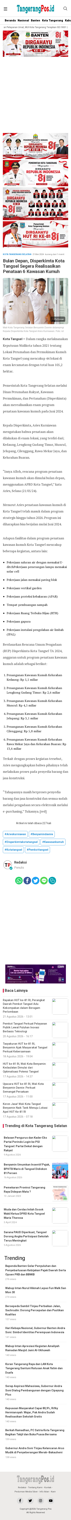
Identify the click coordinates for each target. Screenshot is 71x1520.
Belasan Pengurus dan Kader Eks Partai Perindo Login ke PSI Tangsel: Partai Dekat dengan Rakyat (25, 1144)
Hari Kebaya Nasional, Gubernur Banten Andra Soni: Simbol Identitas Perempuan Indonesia (35, 1330)
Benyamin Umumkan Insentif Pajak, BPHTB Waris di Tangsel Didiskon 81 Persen (27, 1169)
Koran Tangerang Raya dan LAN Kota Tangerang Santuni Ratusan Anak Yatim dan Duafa (34, 1368)
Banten (35, 21)
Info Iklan (44, 1491)
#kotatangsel (13, 850)
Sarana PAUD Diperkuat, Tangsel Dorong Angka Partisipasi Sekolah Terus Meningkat (26, 1236)
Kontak (47, 1487)
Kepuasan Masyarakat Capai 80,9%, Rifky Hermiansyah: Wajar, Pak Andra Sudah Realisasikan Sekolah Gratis (31, 1412)
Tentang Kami (35, 1487)
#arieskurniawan (15, 834)
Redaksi (22, 1487)
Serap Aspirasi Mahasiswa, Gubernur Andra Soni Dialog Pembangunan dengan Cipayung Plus (34, 1390)
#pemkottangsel (37, 850)
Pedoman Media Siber (26, 1491)
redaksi (20, 862)
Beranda (10, 21)
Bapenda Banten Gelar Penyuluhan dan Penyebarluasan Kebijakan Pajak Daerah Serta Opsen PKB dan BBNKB (35, 1270)
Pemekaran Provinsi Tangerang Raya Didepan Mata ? (24, 1190)
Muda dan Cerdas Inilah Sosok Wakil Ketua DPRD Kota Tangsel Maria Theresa (24, 1214)
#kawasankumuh (53, 842)
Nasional (23, 21)
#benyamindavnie (41, 834)
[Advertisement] (35, 95)
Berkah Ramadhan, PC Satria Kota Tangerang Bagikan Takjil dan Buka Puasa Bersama (34, 1432)
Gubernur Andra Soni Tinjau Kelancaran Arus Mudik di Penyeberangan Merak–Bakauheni (34, 1450)
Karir (53, 1491)
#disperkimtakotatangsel (21, 842)
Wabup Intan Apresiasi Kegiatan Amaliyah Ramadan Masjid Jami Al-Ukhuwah (32, 1348)
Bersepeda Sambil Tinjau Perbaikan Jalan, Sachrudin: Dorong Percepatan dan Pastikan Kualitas (34, 1310)
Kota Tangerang (52, 21)
